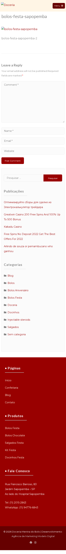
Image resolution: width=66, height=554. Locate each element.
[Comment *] (33, 121)
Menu (57, 5)
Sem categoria (17, 334)
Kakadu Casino (13, 226)
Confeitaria (11, 387)
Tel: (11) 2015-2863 (15, 502)
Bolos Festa (15, 297)
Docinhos (13, 312)
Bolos (11, 283)
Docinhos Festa (14, 457)
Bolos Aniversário (18, 290)
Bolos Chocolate (15, 435)
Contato (10, 402)
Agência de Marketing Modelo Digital (33, 536)
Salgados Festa (14, 442)
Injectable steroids (19, 319)
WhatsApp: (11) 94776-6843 (21, 507)
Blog (10, 275)
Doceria (12, 305)
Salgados (13, 327)
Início (8, 380)
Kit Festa (10, 450)
